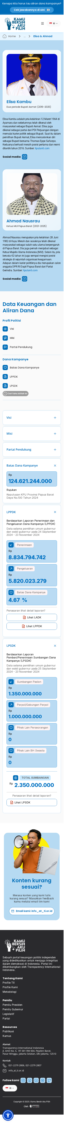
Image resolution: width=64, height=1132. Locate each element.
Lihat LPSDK (22, 802)
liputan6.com (42, 148)
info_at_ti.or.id (16, 1070)
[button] (8, 1115)
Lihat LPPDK (34, 626)
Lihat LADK (34, 617)
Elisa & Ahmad (43, 36)
